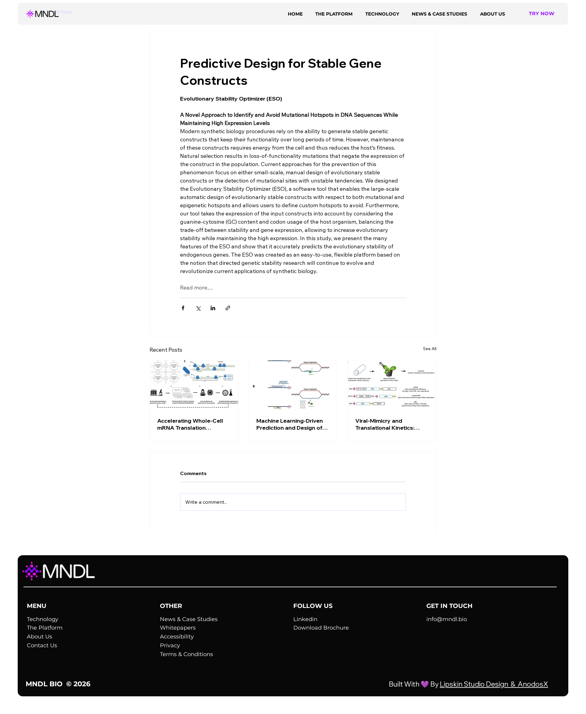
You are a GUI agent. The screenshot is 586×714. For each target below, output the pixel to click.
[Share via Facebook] (183, 308)
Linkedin (305, 619)
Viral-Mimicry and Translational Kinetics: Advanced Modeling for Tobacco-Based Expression (386, 424)
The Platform (45, 627)
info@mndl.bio (446, 619)
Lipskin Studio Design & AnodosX (494, 684)
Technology (42, 619)
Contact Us (42, 645)
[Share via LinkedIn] (213, 308)
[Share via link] (228, 308)
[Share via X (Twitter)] (198, 308)
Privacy (170, 645)
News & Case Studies (189, 619)
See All (429, 348)
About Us (39, 636)
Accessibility (177, 636)
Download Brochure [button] (321, 627)
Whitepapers (178, 627)
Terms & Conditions (186, 654)
